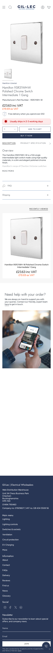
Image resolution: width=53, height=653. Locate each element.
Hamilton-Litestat (9, 83)
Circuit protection (10, 539)
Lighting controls (10, 524)
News (5, 591)
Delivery (6, 575)
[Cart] (49, 7)
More (4, 550)
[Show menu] (4, 7)
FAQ (9, 185)
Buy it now (26, 136)
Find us (5, 585)
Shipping (6, 194)
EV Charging (8, 545)
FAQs (5, 570)
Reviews (6, 580)
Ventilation (7, 534)
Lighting (6, 519)
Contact (6, 565)
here (7, 304)
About (5, 560)
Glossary (6, 596)
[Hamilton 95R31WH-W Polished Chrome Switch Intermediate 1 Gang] (26, 237)
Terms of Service (11, 651)
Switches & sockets (11, 529)
